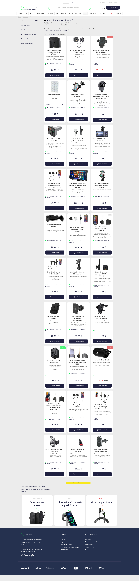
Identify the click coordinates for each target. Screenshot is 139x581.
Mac (57, 13)
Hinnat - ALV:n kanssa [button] (114, 2)
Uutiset (102, 13)
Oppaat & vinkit (65, 542)
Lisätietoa (118, 13)
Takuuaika (63, 552)
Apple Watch (41, 13)
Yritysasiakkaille (90, 544)
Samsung (50, 13)
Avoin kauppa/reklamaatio (93, 542)
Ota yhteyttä (89, 547)
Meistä (62, 539)
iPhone (20, 13)
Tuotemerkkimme (66, 544)
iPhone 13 (25, 17)
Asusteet (64, 13)
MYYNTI (109, 13)
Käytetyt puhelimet (75, 13)
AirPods (32, 13)
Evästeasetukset (90, 550)
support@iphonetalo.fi (28, 551)
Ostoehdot (88, 539)
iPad (26, 13)
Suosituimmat (93, 13)
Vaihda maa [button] (102, 2)
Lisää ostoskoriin (55, 75)
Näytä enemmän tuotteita (78, 483)
